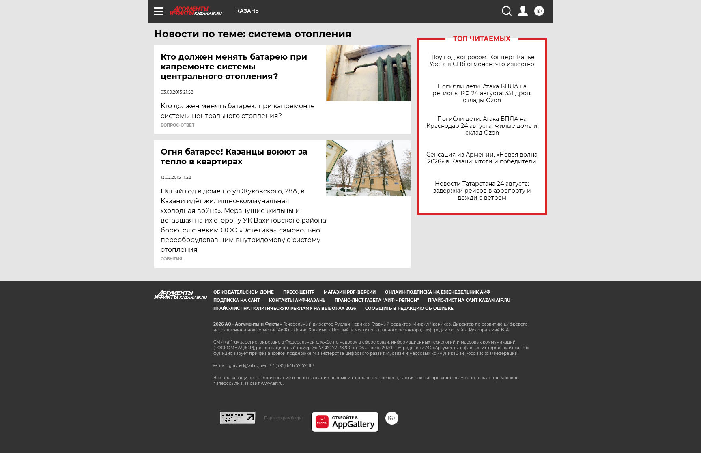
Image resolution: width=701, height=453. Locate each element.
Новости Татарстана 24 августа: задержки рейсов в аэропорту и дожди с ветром (482, 190)
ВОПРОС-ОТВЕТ (177, 125)
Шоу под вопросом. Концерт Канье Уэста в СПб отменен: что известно (482, 61)
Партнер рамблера (283, 417)
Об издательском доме (243, 292)
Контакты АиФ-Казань (297, 300)
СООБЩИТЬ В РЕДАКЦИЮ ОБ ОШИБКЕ (409, 308)
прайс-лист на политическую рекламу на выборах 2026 (284, 308)
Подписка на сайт (236, 300)
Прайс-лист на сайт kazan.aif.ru (469, 300)
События (171, 259)
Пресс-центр (298, 292)
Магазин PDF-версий (350, 292)
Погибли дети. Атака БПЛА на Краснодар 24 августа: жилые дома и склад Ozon (482, 126)
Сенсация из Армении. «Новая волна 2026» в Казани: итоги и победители (482, 158)
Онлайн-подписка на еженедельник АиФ (437, 292)
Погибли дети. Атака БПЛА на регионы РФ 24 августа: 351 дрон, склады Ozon (481, 93)
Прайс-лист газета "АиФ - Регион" (377, 300)
